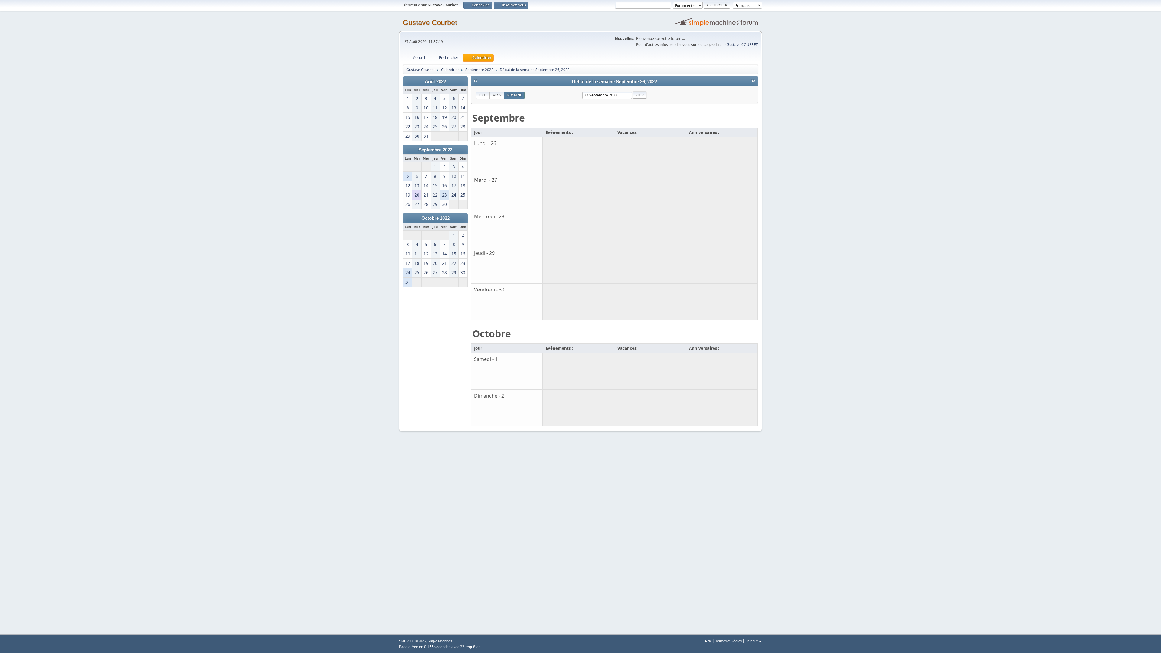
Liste (483, 95)
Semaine (514, 95)
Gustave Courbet (430, 22)
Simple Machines (440, 641)
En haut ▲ (754, 640)
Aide (708, 640)
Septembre (498, 117)
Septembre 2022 (435, 150)
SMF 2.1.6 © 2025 (412, 641)
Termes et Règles (729, 640)
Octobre (491, 333)
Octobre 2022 (435, 218)
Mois (497, 95)
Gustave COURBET (742, 44)
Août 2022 (435, 81)
